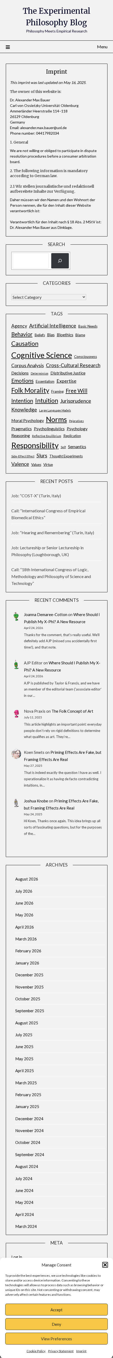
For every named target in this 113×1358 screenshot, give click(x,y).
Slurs (42, 455)
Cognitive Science (41, 354)
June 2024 (24, 1190)
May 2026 (24, 914)
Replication (72, 436)
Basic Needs (87, 326)
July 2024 (23, 1178)
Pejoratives (76, 421)
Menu (102, 46)
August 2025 (26, 1022)
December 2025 (29, 974)
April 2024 (24, 1214)
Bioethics (65, 334)
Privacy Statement (61, 1351)
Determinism (39, 373)
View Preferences (56, 1338)
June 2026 (24, 903)
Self (63, 447)
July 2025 (23, 1034)
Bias (51, 334)
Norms (56, 419)
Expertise (66, 381)
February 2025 (28, 1094)
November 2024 (29, 1130)
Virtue (48, 464)
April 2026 (24, 927)
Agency (19, 326)
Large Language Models (55, 410)
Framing (57, 391)
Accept (56, 1309)
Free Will (77, 390)
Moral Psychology (27, 420)
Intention (22, 401)
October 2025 (27, 998)
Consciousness (85, 356)
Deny (56, 1324)
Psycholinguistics (49, 428)
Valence (20, 464)
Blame (80, 335)
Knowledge (24, 409)
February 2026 (28, 950)
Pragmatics (21, 428)
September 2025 (29, 1010)
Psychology (77, 428)
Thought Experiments (66, 456)
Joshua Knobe (36, 800)
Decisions (20, 372)
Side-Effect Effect (22, 456)
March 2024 (26, 1226)
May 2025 (24, 1058)
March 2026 (26, 938)
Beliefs (40, 335)
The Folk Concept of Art (72, 711)
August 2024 (26, 1166)
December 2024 (29, 1118)
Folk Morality (30, 390)
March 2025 (26, 1082)
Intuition (46, 400)
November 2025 (29, 987)
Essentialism (45, 381)
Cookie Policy (36, 1351)
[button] (105, 1264)
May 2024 (24, 1202)
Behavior (22, 334)
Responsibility (35, 445)
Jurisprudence (75, 401)
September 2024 (29, 1154)
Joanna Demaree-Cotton (45, 614)
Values (36, 464)
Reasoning (20, 435)
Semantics (77, 446)
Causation (24, 343)
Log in (16, 1257)
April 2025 (24, 1070)
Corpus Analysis (27, 365)
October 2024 (27, 1142)
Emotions (22, 380)
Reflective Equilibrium (46, 436)
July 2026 (23, 891)
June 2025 (24, 1046)
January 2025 (27, 1106)
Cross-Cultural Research (73, 365)
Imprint (81, 1351)
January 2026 (27, 962)
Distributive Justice (67, 372)
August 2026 (26, 879)
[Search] (60, 260)
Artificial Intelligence (52, 326)
